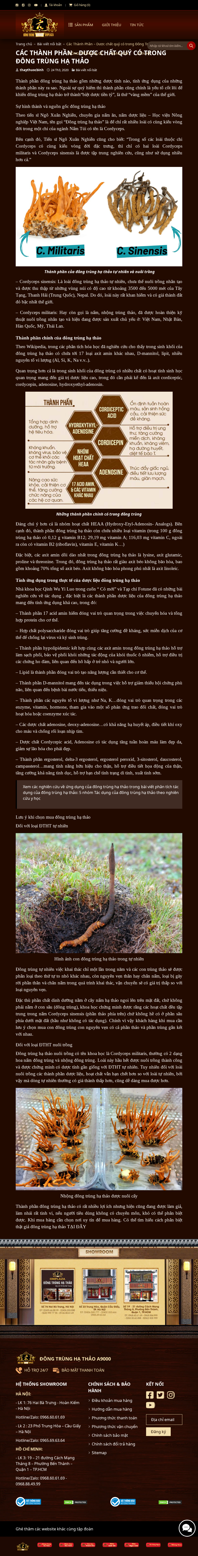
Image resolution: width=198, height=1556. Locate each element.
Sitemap (99, 1452)
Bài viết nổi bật (49, 44)
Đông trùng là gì (85, 53)
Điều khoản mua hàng (112, 1400)
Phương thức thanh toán (114, 1418)
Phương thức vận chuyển (115, 1426)
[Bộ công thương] (28, 1501)
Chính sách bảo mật (110, 1435)
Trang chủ (24, 44)
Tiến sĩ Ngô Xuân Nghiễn (69, 139)
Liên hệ (143, 53)
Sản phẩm (84, 24)
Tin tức (137, 24)
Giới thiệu (111, 24)
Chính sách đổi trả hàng (113, 1444)
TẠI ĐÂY (77, 1226)
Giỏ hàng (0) (81, 5)
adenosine (48, 384)
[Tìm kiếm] (191, 45)
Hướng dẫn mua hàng (112, 1409)
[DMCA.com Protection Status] (76, 1501)
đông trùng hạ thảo (45, 94)
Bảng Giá (119, 53)
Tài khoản (55, 5)
